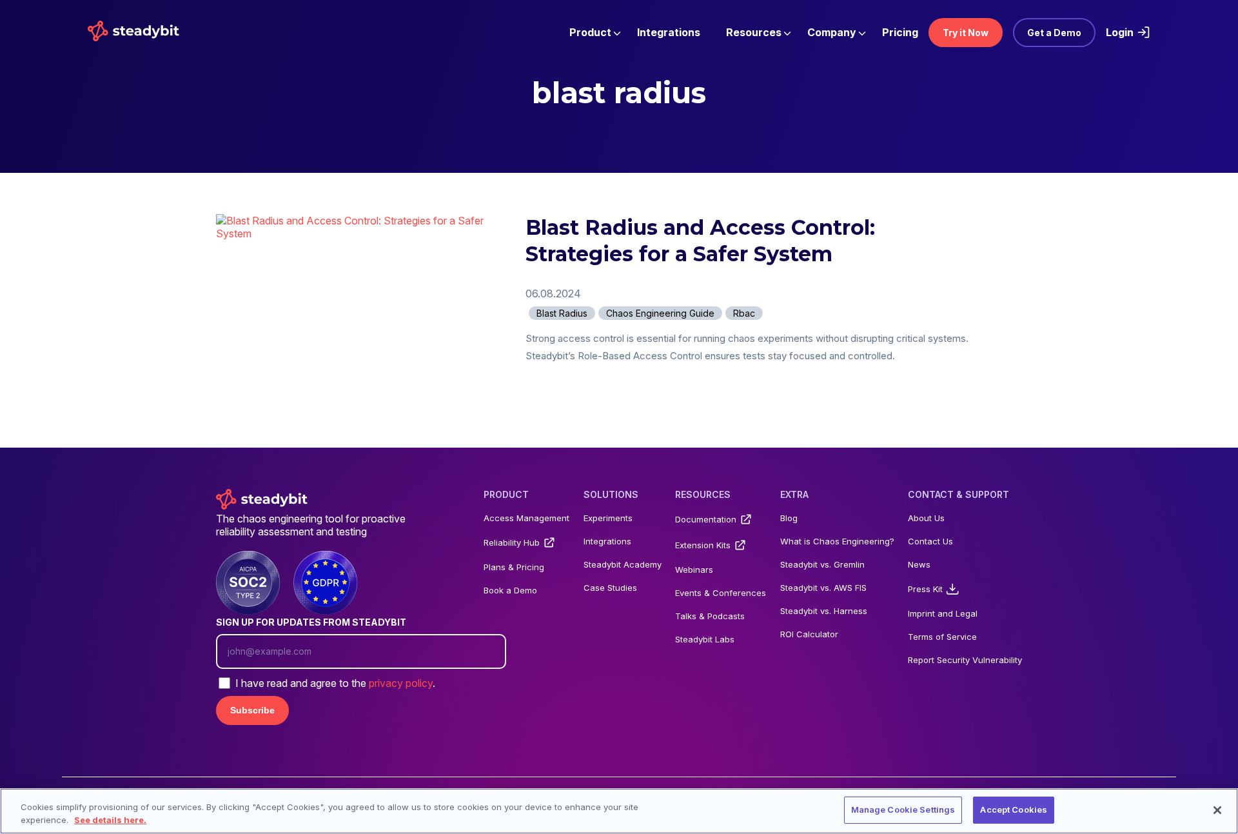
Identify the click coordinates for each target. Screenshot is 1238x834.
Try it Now (965, 32)
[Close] (1217, 810)
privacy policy (401, 683)
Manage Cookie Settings (903, 809)
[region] (619, 811)
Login (1120, 32)
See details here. (110, 820)
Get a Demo (1054, 32)
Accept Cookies (1013, 809)
